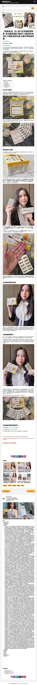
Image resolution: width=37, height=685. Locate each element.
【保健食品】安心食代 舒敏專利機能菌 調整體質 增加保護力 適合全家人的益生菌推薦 (18, 631)
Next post (31, 491)
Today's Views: (7, 670)
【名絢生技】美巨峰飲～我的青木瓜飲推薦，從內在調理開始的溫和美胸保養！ (17, 554)
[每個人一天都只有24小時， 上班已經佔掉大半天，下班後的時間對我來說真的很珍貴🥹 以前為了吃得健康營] (10, 510)
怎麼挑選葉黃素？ (6, 85)
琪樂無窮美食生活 (6, 1)
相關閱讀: (6, 87)
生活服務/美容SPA (7, 654)
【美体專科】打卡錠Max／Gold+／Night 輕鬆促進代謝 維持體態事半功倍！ (16, 596)
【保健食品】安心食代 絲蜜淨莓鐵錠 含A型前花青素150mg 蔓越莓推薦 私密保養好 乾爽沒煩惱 (19, 611)
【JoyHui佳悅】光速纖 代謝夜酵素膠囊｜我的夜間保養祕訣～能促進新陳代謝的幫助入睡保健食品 (20, 545)
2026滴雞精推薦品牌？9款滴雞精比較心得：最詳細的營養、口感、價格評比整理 (17, 542)
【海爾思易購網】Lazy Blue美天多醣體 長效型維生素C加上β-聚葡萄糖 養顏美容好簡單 (18, 636)
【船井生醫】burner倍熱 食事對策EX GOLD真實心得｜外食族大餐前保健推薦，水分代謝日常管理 (20, 527)
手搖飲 (5, 652)
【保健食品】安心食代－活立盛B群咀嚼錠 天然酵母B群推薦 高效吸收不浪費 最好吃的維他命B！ (19, 600)
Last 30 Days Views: (8, 672)
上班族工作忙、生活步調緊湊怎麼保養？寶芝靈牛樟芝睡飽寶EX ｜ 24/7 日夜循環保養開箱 (19, 530)
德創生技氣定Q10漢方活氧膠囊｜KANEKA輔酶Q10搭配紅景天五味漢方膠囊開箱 (17, 533)
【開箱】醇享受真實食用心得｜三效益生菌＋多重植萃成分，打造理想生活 (16, 583)
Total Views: (7, 673)
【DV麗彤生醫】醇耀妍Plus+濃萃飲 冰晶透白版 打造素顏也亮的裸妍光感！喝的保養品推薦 (19, 592)
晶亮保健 (14, 485)
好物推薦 (5, 650)
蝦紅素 (22, 485)
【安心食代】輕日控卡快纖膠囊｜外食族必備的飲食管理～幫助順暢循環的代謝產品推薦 (18, 552)
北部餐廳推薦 (6, 649)
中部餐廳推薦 (6, 523)
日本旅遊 (5, 653)
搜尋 (3, 6)
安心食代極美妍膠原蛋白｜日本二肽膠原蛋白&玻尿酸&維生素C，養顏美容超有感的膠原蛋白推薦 (20, 529)
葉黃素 (18, 485)
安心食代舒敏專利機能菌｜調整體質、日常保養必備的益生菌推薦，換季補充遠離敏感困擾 (18, 528)
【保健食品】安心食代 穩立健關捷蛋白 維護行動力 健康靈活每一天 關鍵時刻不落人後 (18, 614)
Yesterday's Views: (8, 671)
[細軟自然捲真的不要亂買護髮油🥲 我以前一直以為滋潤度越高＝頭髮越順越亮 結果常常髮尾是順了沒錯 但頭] (26, 510)
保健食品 (5, 485)
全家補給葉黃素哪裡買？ (7, 86)
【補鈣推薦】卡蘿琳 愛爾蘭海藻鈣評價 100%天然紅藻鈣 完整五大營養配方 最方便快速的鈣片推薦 (20, 581)
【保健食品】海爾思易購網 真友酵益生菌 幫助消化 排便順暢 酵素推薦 (15, 648)
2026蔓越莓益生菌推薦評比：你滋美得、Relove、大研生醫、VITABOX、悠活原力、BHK (18, 531)
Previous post (6, 491)
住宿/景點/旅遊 (6, 524)
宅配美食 (5, 651)
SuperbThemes (26, 683)
